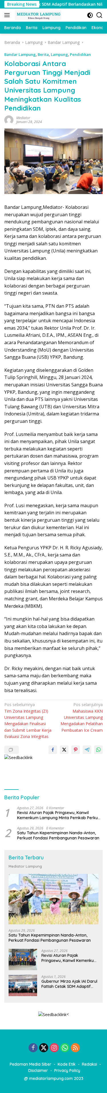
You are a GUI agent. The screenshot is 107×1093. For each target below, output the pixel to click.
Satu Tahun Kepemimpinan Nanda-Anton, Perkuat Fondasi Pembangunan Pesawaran (58, 835)
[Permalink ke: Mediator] (8, 119)
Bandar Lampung (20, 54)
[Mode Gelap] (90, 15)
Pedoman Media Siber (30, 1064)
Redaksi (89, 1064)
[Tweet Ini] (64, 749)
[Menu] (8, 15)
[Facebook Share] (53, 749)
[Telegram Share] (87, 749)
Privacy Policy (67, 1070)
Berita (43, 54)
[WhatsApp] (64, 1048)
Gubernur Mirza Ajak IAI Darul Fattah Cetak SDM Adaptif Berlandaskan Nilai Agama (69, 984)
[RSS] (75, 1048)
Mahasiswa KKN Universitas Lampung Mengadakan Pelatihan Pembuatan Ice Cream (81, 717)
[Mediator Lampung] (37, 15)
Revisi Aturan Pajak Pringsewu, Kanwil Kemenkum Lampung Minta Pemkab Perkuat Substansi (59, 815)
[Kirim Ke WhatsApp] (98, 749)
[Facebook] (33, 1048)
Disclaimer (38, 1070)
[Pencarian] (99, 15)
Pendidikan (80, 54)
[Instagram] (54, 1048)
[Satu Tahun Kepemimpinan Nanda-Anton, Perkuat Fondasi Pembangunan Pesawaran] (53, 899)
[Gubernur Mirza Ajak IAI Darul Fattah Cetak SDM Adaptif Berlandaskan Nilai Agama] (23, 985)
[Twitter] (43, 1048)
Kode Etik (67, 1064)
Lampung (59, 54)
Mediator (23, 117)
